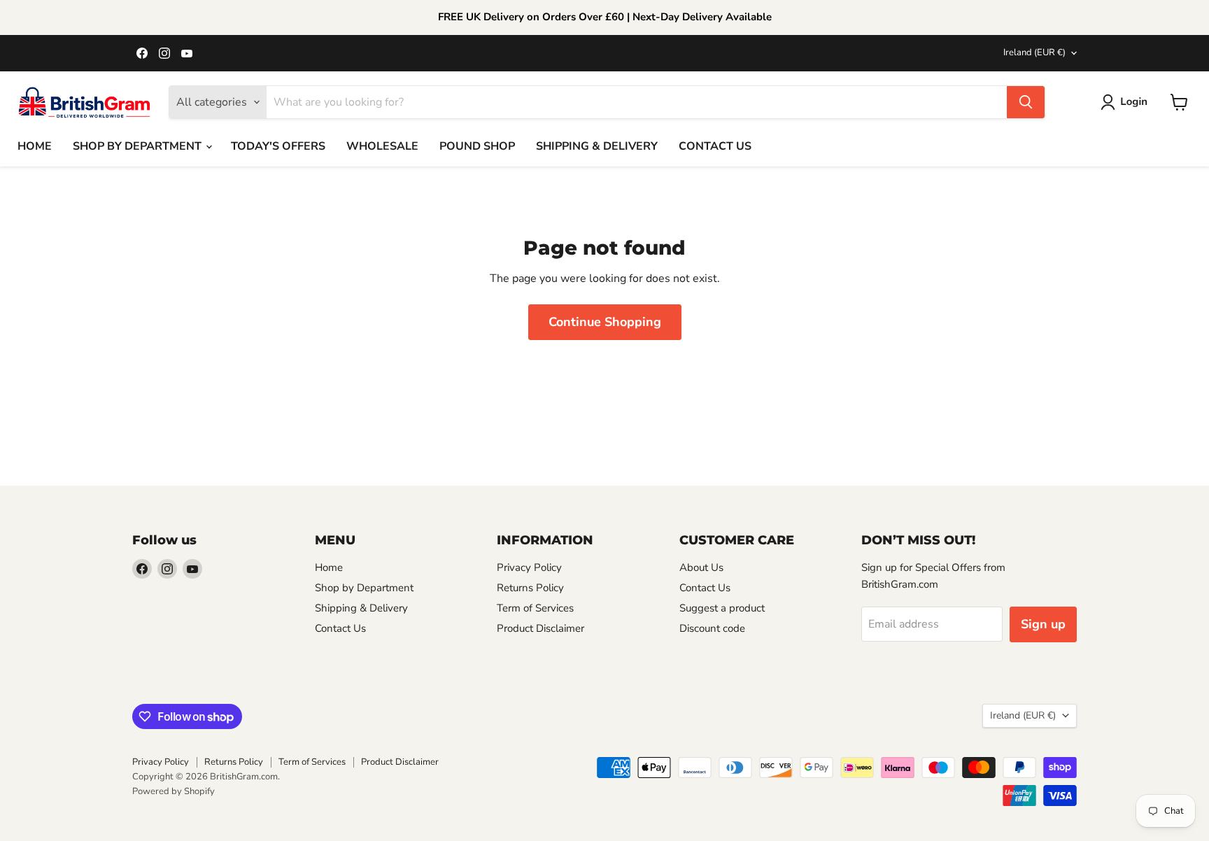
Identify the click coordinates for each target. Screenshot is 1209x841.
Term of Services (535, 608)
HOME (34, 146)
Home (329, 567)
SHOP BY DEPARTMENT (138, 146)
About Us (701, 567)
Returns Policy (530, 588)
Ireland (1034, 52)
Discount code (712, 628)
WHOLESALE (382, 146)
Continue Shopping (605, 321)
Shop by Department (364, 588)
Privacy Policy (529, 567)
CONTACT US (715, 146)
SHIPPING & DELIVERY (597, 146)
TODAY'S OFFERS (278, 146)
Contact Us (340, 628)
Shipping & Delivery (361, 608)
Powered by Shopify (173, 791)
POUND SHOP (477, 146)
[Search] (1026, 102)
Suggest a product (722, 608)
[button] (1127, 102)
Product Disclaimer (540, 628)
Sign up (1043, 624)
